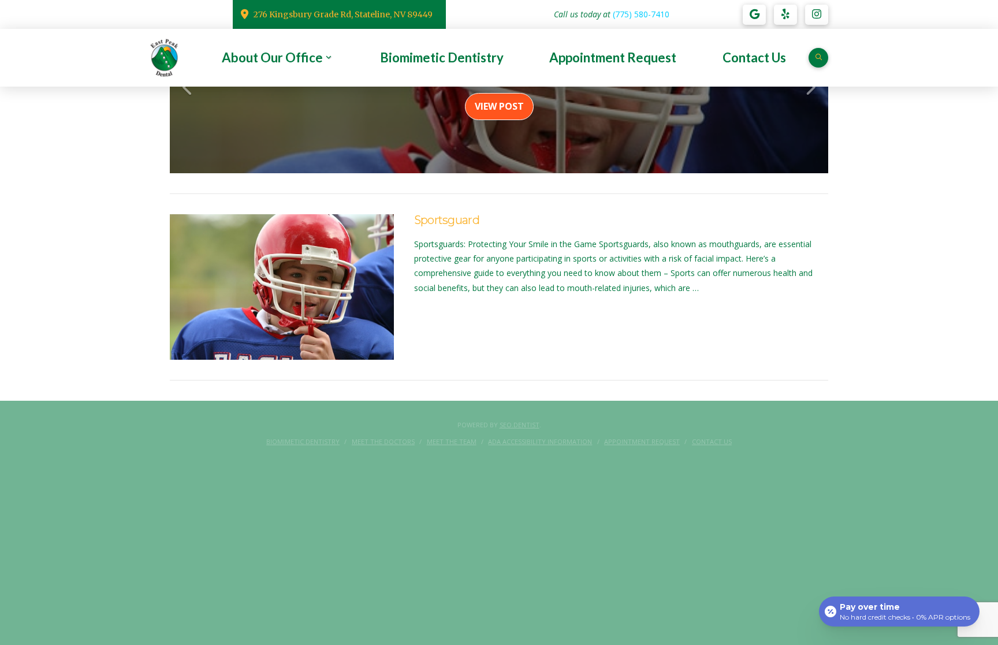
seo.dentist (519, 424)
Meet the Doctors (383, 442)
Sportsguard (446, 220)
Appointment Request (642, 442)
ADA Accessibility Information (540, 442)
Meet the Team (451, 442)
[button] (818, 58)
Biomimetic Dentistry (303, 442)
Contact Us (712, 442)
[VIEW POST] (282, 287)
